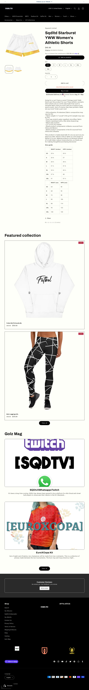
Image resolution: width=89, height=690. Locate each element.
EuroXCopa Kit (44, 552)
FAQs (6, 633)
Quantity (47, 73)
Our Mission (8, 611)
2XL (78, 65)
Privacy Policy (9, 623)
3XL (48, 69)
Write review (44, 588)
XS (48, 65)
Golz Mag (8, 639)
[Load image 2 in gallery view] (18, 69)
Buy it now (64, 91)
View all (44, 423)
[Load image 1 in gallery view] (9, 69)
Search (7, 608)
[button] (7, 16)
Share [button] (49, 218)
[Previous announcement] (5, 1)
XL (71, 65)
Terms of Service (10, 626)
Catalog (7, 636)
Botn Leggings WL (12, 414)
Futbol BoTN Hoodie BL (14, 323)
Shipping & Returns (10, 630)
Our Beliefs (8, 617)
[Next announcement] (84, 1)
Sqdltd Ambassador (11, 614)
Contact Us (8, 620)
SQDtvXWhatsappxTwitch (44, 490)
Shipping (47, 50)
